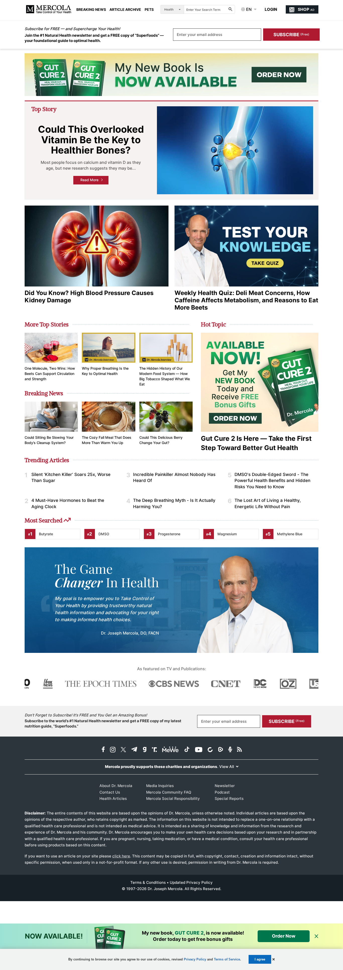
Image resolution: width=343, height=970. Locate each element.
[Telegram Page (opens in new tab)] (134, 750)
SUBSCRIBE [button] (291, 34)
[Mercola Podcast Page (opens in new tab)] (230, 750)
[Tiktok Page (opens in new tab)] (187, 750)
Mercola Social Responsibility (173, 798)
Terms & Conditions (148, 882)
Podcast (222, 792)
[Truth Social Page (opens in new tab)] (154, 750)
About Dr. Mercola (115, 785)
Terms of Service (227, 959)
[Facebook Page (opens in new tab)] (103, 750)
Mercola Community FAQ (168, 792)
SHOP (306, 9)
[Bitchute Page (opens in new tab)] (210, 750)
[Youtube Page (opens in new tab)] (198, 750)
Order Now (283, 936)
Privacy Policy (195, 959)
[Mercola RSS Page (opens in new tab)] (239, 750)
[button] (273, 959)
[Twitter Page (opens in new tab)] (123, 750)
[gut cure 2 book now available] (171, 74)
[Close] (316, 936)
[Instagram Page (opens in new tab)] (113, 750)
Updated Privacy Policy (191, 882)
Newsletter (225, 785)
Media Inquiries (160, 785)
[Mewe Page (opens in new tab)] (170, 750)
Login (271, 9)
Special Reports (229, 798)
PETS (149, 10)
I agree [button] (260, 959)
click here (121, 856)
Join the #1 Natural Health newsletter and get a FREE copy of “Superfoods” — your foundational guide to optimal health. (94, 38)
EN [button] (248, 9)
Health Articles (113, 798)
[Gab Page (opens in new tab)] (145, 750)
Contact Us (109, 792)
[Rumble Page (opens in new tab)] (220, 750)
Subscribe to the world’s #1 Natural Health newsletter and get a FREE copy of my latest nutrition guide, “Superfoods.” (103, 723)
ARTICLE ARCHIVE (125, 10)
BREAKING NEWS (91, 10)
